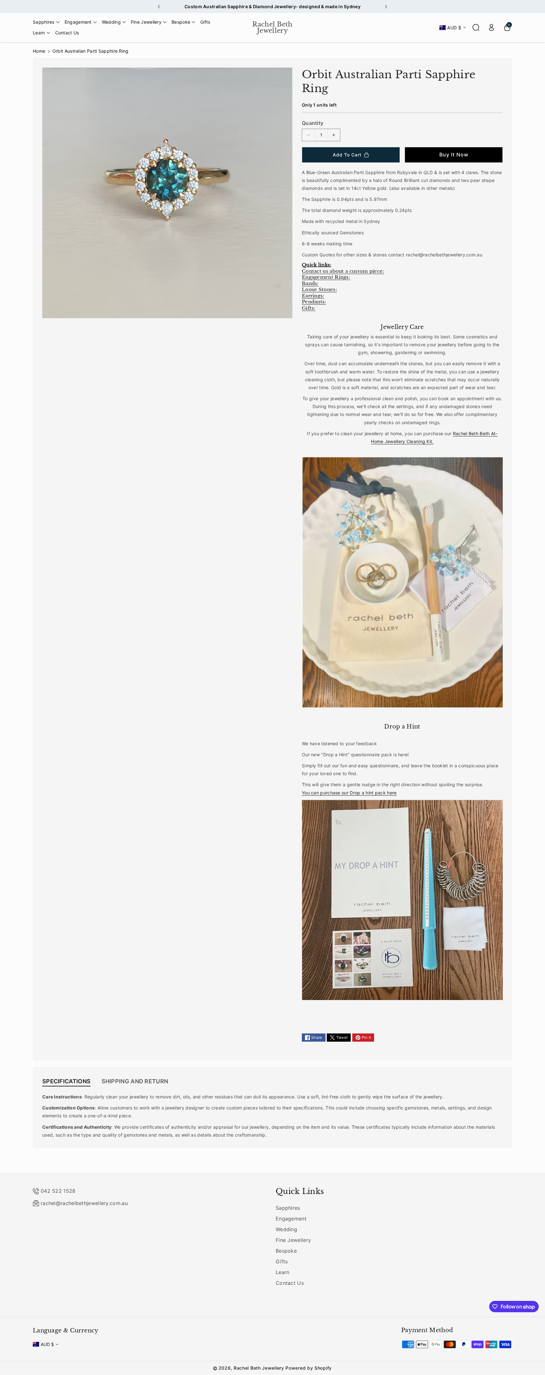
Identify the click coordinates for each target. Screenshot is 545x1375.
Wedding (286, 1229)
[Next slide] (386, 6)
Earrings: (313, 296)
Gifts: (308, 308)
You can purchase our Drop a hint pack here (349, 792)
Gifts (282, 1261)
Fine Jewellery (293, 1240)
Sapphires (288, 1208)
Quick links (300, 1191)
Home (39, 51)
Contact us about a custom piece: (343, 271)
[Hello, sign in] (491, 27)
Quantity (312, 123)
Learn (283, 1272)
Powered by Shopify (308, 1368)
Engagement (291, 1218)
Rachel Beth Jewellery (259, 1368)
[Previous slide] (159, 6)
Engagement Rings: (326, 277)
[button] (46, 22)
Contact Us (290, 1283)
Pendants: (314, 302)
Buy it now (453, 154)
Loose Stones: (319, 289)
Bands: (310, 283)
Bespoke (286, 1251)
